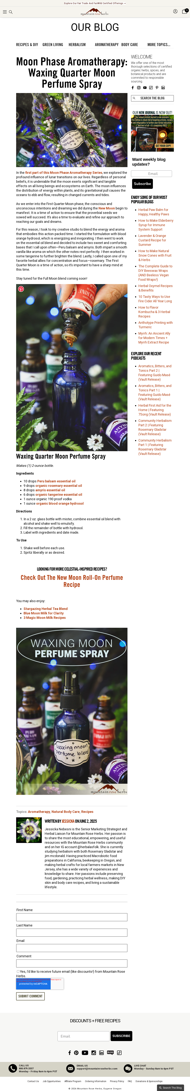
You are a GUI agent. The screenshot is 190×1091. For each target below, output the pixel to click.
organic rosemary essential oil (58, 486)
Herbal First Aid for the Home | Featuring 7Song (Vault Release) (154, 409)
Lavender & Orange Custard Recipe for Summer (152, 240)
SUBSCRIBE (121, 1036)
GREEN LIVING (52, 45)
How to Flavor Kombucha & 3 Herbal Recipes (154, 311)
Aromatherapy (39, 812)
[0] (184, 13)
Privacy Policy (117, 1081)
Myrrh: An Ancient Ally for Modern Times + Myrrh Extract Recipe (154, 337)
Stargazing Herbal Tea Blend (46, 609)
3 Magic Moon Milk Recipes (45, 618)
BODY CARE (129, 45)
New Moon (107, 208)
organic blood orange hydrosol (60, 503)
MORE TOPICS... (159, 45)
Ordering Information (95, 1081)
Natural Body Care (66, 812)
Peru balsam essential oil (56, 481)
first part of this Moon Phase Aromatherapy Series (63, 173)
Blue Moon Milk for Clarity (44, 613)
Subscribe (142, 183)
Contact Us (33, 1081)
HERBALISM (77, 45)
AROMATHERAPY (107, 45)
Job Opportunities (52, 1081)
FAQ (130, 1081)
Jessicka (68, 821)
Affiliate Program (72, 1081)
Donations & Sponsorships (149, 1081)
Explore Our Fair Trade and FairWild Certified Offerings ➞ (95, 3)
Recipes (87, 812)
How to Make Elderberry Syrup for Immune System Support (155, 225)
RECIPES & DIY (27, 45)
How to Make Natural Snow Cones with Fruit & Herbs (154, 255)
